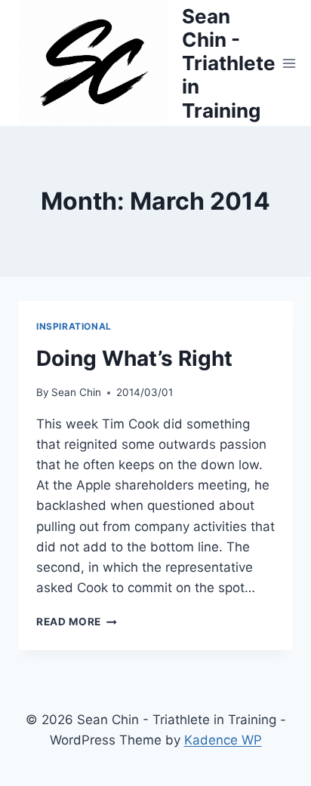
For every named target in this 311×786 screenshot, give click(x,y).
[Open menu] (289, 63)
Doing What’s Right (134, 358)
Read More (76, 622)
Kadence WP (223, 740)
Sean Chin (76, 392)
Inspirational (74, 326)
